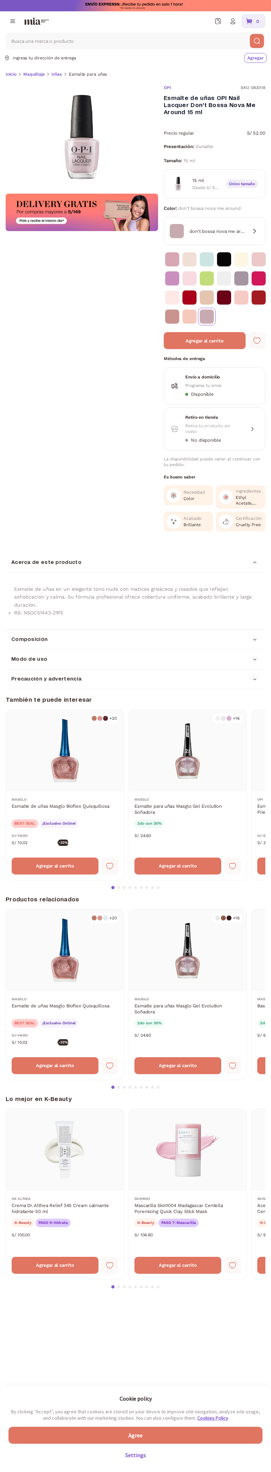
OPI (167, 87)
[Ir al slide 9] (158, 887)
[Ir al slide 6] (141, 887)
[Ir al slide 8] (152, 887)
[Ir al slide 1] (112, 887)
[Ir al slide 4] (129, 887)
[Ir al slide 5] (135, 887)
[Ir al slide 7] (146, 887)
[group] (82, 137)
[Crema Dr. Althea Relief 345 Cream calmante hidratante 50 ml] (65, 1194)
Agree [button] (135, 1435)
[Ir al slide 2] (118, 887)
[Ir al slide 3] (124, 887)
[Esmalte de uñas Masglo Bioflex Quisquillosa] (65, 794)
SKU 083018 (253, 87)
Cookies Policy (212, 1418)
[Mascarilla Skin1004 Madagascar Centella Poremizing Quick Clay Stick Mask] (188, 1194)
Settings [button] (135, 1455)
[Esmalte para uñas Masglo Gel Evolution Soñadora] (188, 794)
